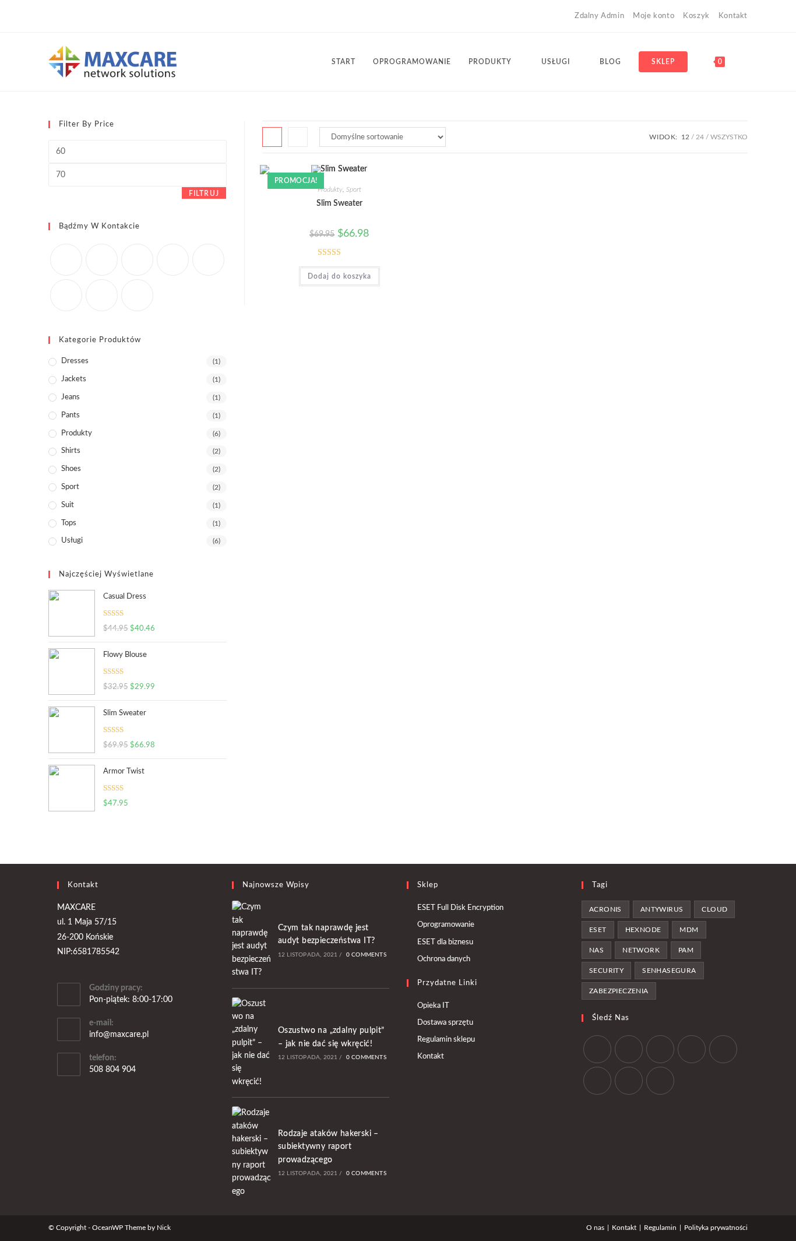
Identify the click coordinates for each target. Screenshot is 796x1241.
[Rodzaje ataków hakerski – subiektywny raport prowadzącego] (252, 1152)
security (606, 970)
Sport (353, 189)
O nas (595, 1227)
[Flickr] (208, 260)
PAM (685, 950)
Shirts (70, 451)
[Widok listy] (298, 137)
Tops (68, 523)
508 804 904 (112, 1070)
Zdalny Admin (599, 16)
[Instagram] (105, 16)
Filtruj (204, 193)
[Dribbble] (91, 16)
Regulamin (660, 1227)
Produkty (330, 189)
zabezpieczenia (619, 990)
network (641, 950)
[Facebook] (65, 16)
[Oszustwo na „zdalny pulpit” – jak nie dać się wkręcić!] (252, 1043)
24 (700, 136)
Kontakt (733, 16)
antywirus (662, 909)
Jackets (73, 379)
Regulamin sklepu (446, 1039)
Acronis (605, 909)
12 (685, 136)
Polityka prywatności (716, 1227)
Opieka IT (433, 1006)
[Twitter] (66, 260)
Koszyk (696, 16)
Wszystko (729, 136)
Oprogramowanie (445, 925)
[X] (53, 16)
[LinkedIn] (692, 1049)
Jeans (70, 397)
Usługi (72, 540)
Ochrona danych (443, 959)
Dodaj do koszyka (339, 276)
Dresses (75, 361)
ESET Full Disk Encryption (460, 908)
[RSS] (145, 16)
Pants (70, 415)
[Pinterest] (78, 16)
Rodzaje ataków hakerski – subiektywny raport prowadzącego (328, 1147)
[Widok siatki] (272, 137)
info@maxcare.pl (119, 1035)
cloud (714, 909)
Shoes (71, 469)
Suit (67, 505)
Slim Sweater (339, 203)
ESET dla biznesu (445, 942)
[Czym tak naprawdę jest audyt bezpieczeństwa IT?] (252, 940)
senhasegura (669, 970)
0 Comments (366, 955)
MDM (688, 929)
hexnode (643, 929)
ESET (598, 929)
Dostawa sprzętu (445, 1022)
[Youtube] (118, 16)
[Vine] (132, 16)
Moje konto (653, 16)
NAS (596, 950)
